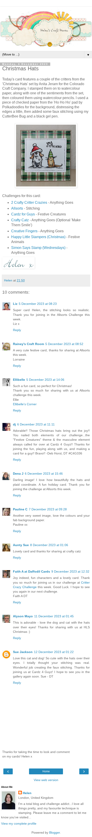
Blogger (54, 832)
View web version (46, 780)
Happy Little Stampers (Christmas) (38, 237)
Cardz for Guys (23, 214)
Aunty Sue (21, 545)
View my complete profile (18, 823)
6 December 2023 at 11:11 (36, 424)
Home (46, 771)
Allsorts (17, 208)
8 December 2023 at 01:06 (49, 545)
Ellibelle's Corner (25, 404)
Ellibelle (19, 379)
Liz (15, 304)
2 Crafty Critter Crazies (29, 202)
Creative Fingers (24, 231)
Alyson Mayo (23, 616)
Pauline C (20, 509)
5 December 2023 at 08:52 (64, 344)
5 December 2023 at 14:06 (45, 379)
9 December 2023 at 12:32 (70, 571)
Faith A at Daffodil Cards (31, 571)
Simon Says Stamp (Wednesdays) (38, 248)
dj (14, 424)
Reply (17, 330)
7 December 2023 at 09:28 (48, 509)
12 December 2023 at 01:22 (54, 652)
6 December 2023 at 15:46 (44, 473)
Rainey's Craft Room (28, 344)
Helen (27, 793)
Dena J (18, 473)
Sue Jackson (23, 652)
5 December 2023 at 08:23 (38, 304)
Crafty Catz (20, 220)
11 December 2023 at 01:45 (54, 616)
